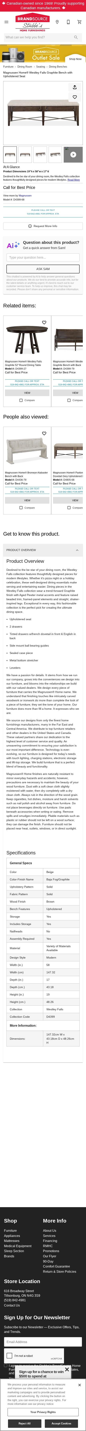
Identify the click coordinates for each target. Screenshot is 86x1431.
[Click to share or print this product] (74, 87)
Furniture (8, 66)
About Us (49, 1230)
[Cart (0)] (79, 22)
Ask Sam (43, 269)
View (27, 392)
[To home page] (32, 22)
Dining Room (24, 66)
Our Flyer (49, 1256)
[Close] (79, 1385)
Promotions (51, 1251)
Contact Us (12, 1305)
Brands (9, 1256)
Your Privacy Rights (42, 1412)
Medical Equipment (17, 1246)
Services (49, 1236)
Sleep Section (14, 1251)
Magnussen (25, 195)
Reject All (25, 1423)
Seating (40, 66)
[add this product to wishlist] (74, 97)
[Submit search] (76, 37)
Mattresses (11, 1241)
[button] (6, 22)
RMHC (48, 1246)
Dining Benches (58, 66)
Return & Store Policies (59, 1271)
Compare (30, 400)
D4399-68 (18, 199)
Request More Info (45, 226)
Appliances (12, 1236)
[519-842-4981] (68, 22)
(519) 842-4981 (15, 1300)
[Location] (57, 22)
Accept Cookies (61, 1423)
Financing (50, 1241)
